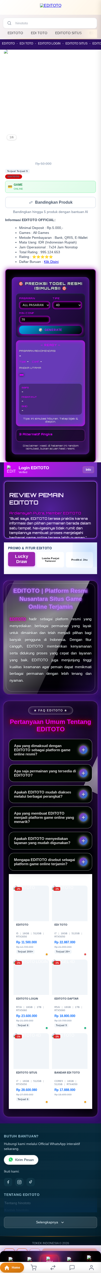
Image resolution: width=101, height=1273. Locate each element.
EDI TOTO (39, 33)
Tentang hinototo (17, 1203)
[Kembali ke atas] (91, 1249)
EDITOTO (15, 33)
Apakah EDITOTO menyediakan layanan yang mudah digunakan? (42, 841)
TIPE (56, 298)
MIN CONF (26, 313)
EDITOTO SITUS (68, 33)
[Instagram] (19, 1182)
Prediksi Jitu (79, 560)
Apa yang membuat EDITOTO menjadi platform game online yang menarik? (44, 818)
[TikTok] (30, 1182)
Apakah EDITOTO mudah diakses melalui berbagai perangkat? (42, 795)
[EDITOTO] (50, 8)
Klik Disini (51, 262)
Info (88, 470)
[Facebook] (8, 1182)
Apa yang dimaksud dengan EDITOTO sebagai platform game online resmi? (42, 750)
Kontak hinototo (16, 1211)
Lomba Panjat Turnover (50, 560)
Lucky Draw (21, 559)
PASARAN (27, 298)
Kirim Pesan (24, 1160)
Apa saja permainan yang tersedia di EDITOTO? (45, 773)
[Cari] (9, 23)
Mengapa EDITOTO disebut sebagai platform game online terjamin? (44, 862)
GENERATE (50, 330)
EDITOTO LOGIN (49, 43)
